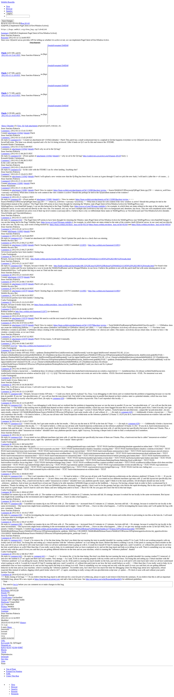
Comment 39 (6, 501)
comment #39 (15, 515)
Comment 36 (6, 444)
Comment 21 (6, 295)
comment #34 (15, 437)
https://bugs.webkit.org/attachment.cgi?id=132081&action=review (79, 190)
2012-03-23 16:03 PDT (10, 115)
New (8, 6)
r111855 (83, 245)
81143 (27, 23)
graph (6, 657)
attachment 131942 (15, 133)
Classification (6, 597)
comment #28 (15, 394)
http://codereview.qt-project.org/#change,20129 (102, 156)
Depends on (6, 645)
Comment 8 (5, 181)
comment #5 (15, 170)
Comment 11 (6, 218)
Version (4, 600)
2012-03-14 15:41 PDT (10, 55)
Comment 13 (6, 236)
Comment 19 (6, 282)
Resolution (5, 590)
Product (4, 606)
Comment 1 (5, 131)
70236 (3, 652)
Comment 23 (6, 309)
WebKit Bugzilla (8, 2)
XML (8, 674)
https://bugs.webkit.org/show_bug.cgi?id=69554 (151, 224)
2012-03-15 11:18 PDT (10, 75)
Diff (66, 45)
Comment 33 (6, 403)
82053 (3, 647)
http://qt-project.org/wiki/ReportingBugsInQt (104, 579)
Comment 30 (6, 378)
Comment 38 (6, 492)
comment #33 (15, 423)
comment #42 (15, 556)
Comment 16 (6, 256)
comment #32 (15, 405)
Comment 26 (6, 337)
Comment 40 (6, 513)
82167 (9, 647)
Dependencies (6, 654)
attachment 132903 (15, 231)
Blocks (4, 650)
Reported (4, 38)
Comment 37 (6, 474)
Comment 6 (5, 167)
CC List (4, 625)
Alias (3, 661)
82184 (14, 647)
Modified (4, 620)
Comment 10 (6, 197)
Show (9, 627)
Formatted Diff (59, 45)
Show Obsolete (7, 126)
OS (2, 604)
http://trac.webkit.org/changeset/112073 (31, 311)
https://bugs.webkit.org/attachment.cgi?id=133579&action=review (79, 325)
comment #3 (15, 156)
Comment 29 (6, 369)
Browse (9, 9)
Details (50, 45)
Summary (5, 33)
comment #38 (15, 504)
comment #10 (15, 220)
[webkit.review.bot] (7, 638)
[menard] (7, 634)
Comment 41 (6, 522)
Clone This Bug (12, 676)
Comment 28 (6, 350)
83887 (20, 647)
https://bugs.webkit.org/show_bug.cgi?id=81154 (69, 224)
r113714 (13, 346)
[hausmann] (7, 629)
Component (5, 609)
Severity (4, 595)
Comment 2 (5, 138)
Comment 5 (5, 160)
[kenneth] (7, 632)
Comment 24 (6, 316)
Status (3, 588)
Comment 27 (6, 343)
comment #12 (15, 238)
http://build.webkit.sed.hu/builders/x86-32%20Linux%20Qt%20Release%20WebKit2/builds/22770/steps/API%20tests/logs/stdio (83, 529)
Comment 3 (5, 147)
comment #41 (15, 540)
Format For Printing (14, 671)
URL (3, 641)
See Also (4, 659)
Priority (4, 593)
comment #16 (15, 266)
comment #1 (15, 140)
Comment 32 (6, 391)
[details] (27, 133)
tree (2, 657)
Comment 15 (6, 250)
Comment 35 (6, 435)
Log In (9, 13)
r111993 (83, 291)
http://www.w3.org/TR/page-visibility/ (90, 206)
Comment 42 (6, 538)
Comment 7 (5, 174)
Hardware (5, 602)
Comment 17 (6, 263)
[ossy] (7, 636)
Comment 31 (6, 385)
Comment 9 (5, 188)
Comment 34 (6, 421)
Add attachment (31, 126)
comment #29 (58, 398)
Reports (14, 691)
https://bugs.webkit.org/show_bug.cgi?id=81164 (108, 224)
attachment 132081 (15, 183)
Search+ (9, 11)
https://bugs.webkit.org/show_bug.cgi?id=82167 (53, 305)
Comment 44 (6, 574)
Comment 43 (6, 554)
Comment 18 (6, 275)
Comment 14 (6, 243)
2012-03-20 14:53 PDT (10, 95)
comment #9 (15, 199)
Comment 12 (6, 229)
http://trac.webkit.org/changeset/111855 (104, 245)
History (23, 623)
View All (20, 126)
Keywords (5, 643)
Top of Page (11, 669)
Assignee (4, 611)
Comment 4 (5, 154)
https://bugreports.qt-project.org (47, 579)
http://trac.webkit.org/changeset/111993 (104, 291)
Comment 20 (6, 288)
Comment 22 (6, 302)
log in (15, 584)
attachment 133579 (15, 277)
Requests (14, 694)
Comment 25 (6, 323)
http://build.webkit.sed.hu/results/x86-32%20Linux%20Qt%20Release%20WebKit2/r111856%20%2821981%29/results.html (81, 259)
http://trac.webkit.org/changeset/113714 (35, 346)
